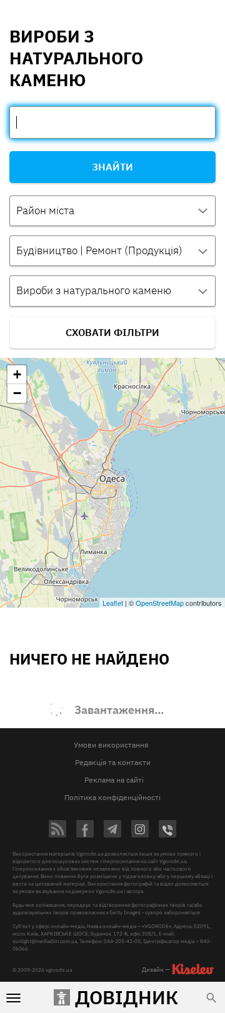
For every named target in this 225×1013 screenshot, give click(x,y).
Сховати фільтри (112, 332)
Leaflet (112, 603)
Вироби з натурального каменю (93, 290)
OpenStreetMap (160, 603)
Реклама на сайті (114, 779)
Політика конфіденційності (112, 797)
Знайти (112, 167)
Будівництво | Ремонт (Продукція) (99, 250)
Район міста (45, 210)
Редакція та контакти (113, 762)
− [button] (17, 393)
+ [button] (17, 374)
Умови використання (111, 744)
